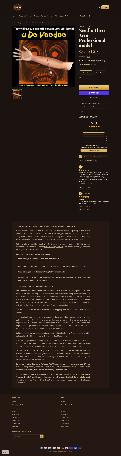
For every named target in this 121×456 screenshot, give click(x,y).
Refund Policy (16, 427)
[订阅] (41, 436)
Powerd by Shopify (67, 452)
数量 (80, 77)
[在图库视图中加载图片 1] (17, 94)
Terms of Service (17, 417)
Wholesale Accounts (18, 408)
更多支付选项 (94, 97)
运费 (88, 57)
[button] (25, 16)
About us (14, 411)
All (80, 157)
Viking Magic (57, 452)
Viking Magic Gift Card (18, 405)
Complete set (86, 72)
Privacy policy (16, 420)
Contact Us (15, 414)
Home (14, 23)
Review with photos (90, 157)
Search (14, 402)
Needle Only (100, 72)
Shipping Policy (16, 423)
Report (88, 187)
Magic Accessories (24, 23)
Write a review (94, 150)
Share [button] (82, 111)
